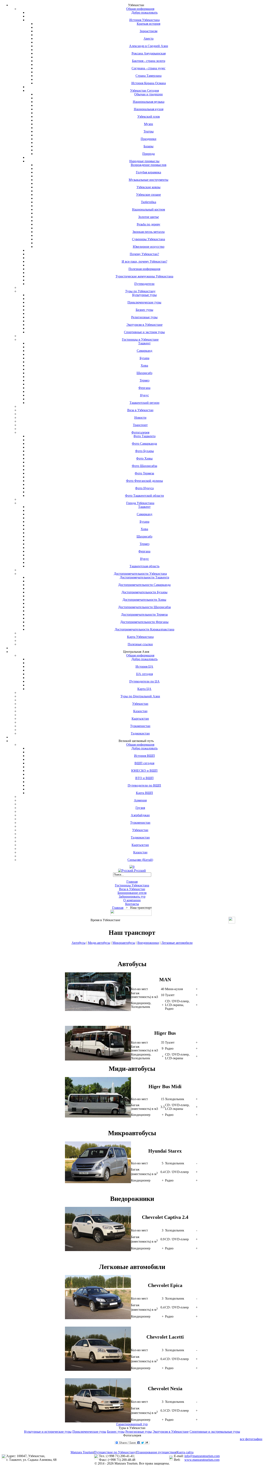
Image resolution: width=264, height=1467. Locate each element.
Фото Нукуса (144, 488)
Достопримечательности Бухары (144, 592)
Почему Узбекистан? (144, 254)
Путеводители (144, 284)
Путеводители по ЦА (144, 681)
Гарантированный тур (132, 1424)
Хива (144, 365)
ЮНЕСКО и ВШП (144, 770)
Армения (140, 800)
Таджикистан (140, 733)
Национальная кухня (148, 109)
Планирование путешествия (156, 1452)
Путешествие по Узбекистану (115, 1452)
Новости (140, 417)
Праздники (148, 139)
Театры (149, 131)
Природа (148, 153)
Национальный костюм (148, 209)
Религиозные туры (144, 317)
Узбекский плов (148, 116)
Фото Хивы (144, 458)
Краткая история (148, 23)
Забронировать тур (132, 896)
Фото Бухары (144, 451)
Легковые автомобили (177, 942)
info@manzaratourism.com (202, 1456)
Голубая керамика (148, 172)
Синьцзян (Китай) (140, 859)
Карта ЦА (144, 689)
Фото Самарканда (144, 443)
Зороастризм (148, 31)
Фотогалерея (140, 432)
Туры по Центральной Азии (140, 696)
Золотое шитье (148, 217)
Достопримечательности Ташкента (144, 577)
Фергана (144, 388)
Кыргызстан (140, 718)
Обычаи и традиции (148, 94)
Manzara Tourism (82, 1452)
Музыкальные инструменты (148, 179)
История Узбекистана (144, 20)
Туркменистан (140, 726)
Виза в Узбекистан (140, 410)
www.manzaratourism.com (201, 1459)
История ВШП (144, 755)
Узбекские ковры (148, 187)
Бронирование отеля (132, 893)
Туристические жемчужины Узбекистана (144, 276)
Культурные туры (144, 295)
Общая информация (140, 9)
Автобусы (79, 942)
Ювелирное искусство (148, 246)
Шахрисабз (144, 373)
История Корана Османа (148, 83)
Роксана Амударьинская (149, 53)
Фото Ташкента (144, 436)
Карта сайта (185, 1452)
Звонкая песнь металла (148, 231)
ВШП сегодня (144, 763)
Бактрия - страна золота (148, 61)
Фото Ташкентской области (144, 495)
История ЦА (144, 666)
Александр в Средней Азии (148, 46)
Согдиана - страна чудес (148, 68)
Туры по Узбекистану (140, 291)
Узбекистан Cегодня (144, 90)
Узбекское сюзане (148, 194)
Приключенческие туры (144, 302)
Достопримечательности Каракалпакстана (144, 629)
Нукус (144, 395)
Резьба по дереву (148, 224)
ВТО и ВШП (144, 778)
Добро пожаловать (144, 12)
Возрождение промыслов (148, 165)
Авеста (148, 38)
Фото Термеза (144, 473)
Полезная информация (144, 269)
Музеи (148, 124)
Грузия (140, 807)
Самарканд (144, 350)
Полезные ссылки (140, 644)
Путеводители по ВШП (144, 785)
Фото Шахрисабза (144, 466)
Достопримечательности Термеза (144, 614)
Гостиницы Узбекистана (132, 885)
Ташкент (144, 343)
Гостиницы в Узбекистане (140, 339)
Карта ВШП (144, 793)
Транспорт (140, 425)
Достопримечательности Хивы (144, 599)
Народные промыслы (144, 161)
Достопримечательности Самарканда (144, 585)
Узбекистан (140, 703)
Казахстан (140, 711)
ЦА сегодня (144, 674)
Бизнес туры (144, 310)
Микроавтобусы (123, 942)
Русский (139, 870)
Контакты (132, 904)
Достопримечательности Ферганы (144, 622)
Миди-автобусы (99, 942)
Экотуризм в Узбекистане (144, 324)
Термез (144, 380)
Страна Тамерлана (148, 75)
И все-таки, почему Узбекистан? (144, 261)
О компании (132, 900)
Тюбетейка (148, 202)
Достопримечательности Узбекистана (140, 573)
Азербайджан (140, 815)
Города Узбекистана (140, 503)
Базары (148, 146)
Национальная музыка (148, 101)
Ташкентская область (144, 566)
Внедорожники (148, 942)
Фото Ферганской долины (144, 480)
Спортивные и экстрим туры (144, 332)
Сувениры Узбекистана (148, 239)
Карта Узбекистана (140, 637)
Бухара (144, 358)
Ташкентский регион (144, 402)
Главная (132, 881)
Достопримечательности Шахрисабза (144, 607)
